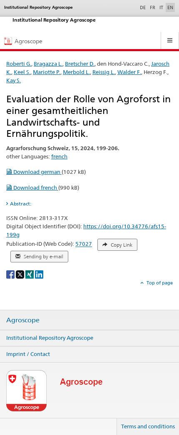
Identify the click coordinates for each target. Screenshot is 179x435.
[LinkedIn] (39, 274)
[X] (20, 274)
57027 (83, 244)
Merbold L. (76, 72)
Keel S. (22, 72)
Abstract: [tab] (20, 203)
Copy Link (120, 245)
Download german (37, 171)
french (59, 156)
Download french (35, 187)
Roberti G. (18, 63)
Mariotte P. (46, 72)
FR (152, 7)
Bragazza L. (48, 63)
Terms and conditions (148, 426)
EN (170, 7)
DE (143, 7)
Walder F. (129, 72)
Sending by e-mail (42, 257)
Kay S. (13, 80)
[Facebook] (11, 274)
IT (161, 7)
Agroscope (23, 320)
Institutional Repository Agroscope (49, 337)
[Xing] (30, 274)
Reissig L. (103, 72)
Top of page (159, 283)
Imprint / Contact (28, 354)
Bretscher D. (79, 63)
